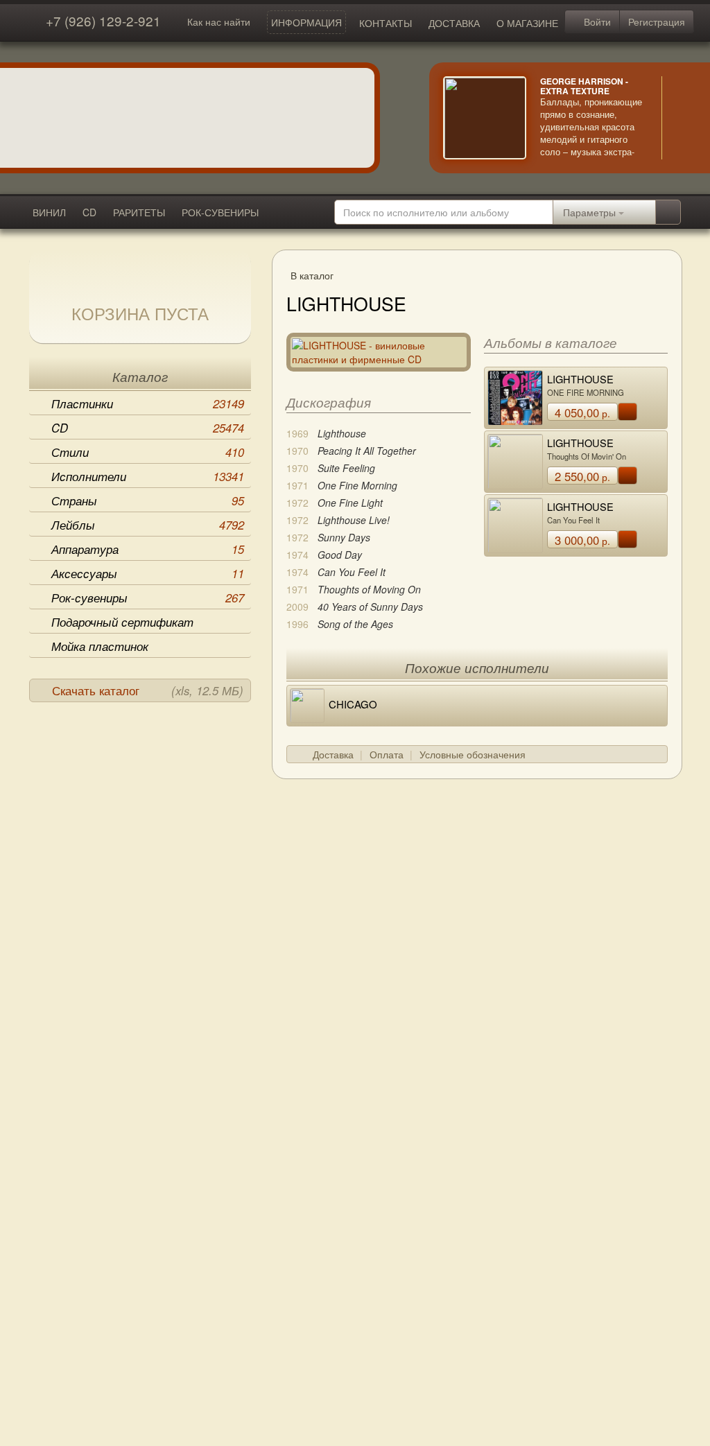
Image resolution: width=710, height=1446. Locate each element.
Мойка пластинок (99, 646)
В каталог (312, 275)
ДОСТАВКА (454, 23)
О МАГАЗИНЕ (527, 23)
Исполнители (147, 476)
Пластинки (147, 403)
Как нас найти (218, 21)
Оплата (387, 754)
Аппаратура (147, 549)
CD (89, 212)
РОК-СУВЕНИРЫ (220, 212)
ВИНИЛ (49, 212)
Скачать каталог (147, 690)
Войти (596, 21)
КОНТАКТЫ (385, 23)
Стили (147, 452)
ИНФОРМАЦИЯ (306, 22)
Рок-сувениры (147, 597)
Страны (147, 500)
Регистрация (656, 21)
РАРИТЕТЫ (139, 212)
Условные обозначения (472, 754)
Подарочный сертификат (122, 621)
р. (582, 412)
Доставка (333, 754)
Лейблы (147, 524)
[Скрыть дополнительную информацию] (682, 117)
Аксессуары (147, 573)
